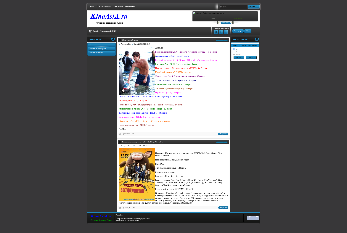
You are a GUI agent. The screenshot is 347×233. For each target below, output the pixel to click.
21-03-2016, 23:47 (144, 44)
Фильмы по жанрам (96, 52)
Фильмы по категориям (98, 49)
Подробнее (223, 134)
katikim (128, 44)
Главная (92, 6)
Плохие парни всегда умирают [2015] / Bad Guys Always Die (142, 142)
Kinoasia (95, 31)
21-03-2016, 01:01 (144, 146)
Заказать (225, 23)
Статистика (105, 6)
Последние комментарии (125, 6)
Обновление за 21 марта (130, 40)
